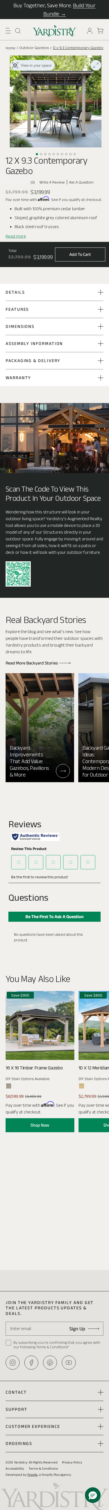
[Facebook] (31, 1363)
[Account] (90, 31)
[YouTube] (69, 1363)
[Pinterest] (50, 1363)
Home (10, 48)
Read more (16, 236)
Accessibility (15, 1468)
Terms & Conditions (43, 1468)
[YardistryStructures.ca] (54, 30)
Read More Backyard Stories (32, 663)
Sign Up (77, 1328)
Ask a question (81, 182)
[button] (8, 30)
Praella (32, 1474)
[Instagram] (13, 1363)
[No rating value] (18, 182)
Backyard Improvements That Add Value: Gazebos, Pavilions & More (29, 761)
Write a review (52, 182)
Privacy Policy (72, 1462)
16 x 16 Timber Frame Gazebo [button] (34, 1068)
